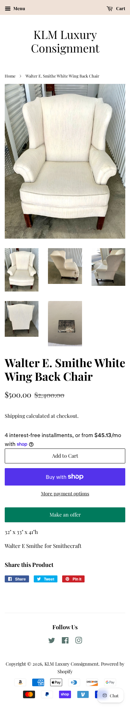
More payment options (65, 493)
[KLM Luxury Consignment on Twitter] (51, 641)
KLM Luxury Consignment (65, 41)
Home (10, 75)
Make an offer (65, 516)
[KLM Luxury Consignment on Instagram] (78, 641)
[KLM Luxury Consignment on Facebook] (65, 641)
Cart (120, 8)
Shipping (15, 415)
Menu (18, 8)
